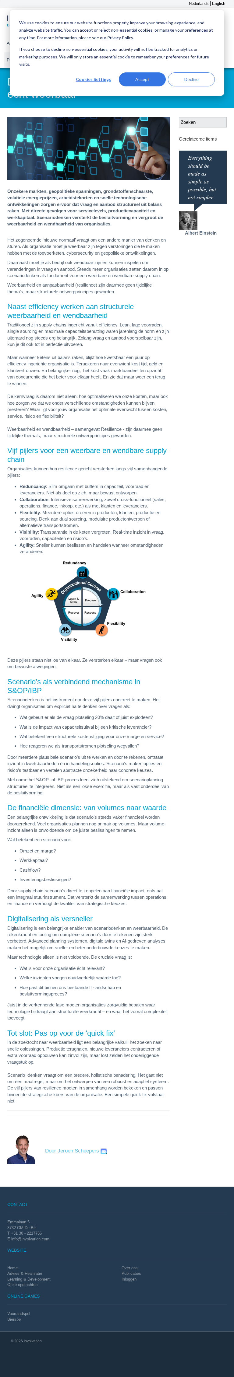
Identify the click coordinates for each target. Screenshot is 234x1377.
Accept (142, 79)
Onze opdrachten (22, 1284)
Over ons (130, 1268)
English (218, 3)
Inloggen (129, 1279)
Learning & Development (29, 1279)
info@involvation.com (30, 1239)
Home (12, 1268)
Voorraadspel (18, 1313)
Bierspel (14, 1319)
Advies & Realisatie (24, 1273)
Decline (191, 79)
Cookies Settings (93, 79)
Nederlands (199, 3)
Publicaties (131, 1273)
